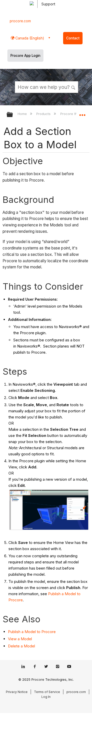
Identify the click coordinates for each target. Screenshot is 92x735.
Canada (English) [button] (29, 38)
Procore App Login (25, 56)
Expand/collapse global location (82, 113)
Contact (72, 38)
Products (44, 114)
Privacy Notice (17, 692)
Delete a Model (21, 646)
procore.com (20, 21)
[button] (73, 87)
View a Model (20, 638)
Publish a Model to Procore (32, 631)
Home (23, 114)
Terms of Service (47, 692)
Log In (46, 697)
